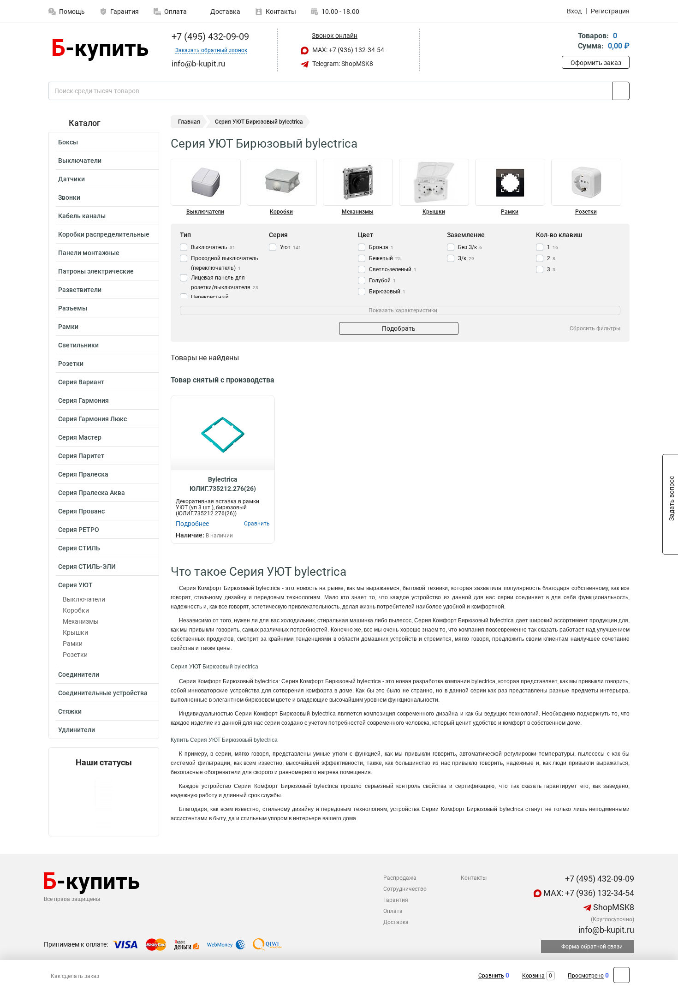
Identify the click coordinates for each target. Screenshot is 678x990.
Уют (290, 247)
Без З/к (470, 247)
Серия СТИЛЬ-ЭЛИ (87, 566)
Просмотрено (586, 975)
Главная (189, 122)
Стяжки (70, 711)
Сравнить (491, 975)
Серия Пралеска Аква (91, 492)
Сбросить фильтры (595, 328)
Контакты (281, 11)
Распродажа (399, 878)
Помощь (72, 11)
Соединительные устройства (103, 693)
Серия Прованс (81, 511)
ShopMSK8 (612, 907)
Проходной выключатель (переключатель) (224, 263)
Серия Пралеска (83, 474)
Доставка (224, 11)
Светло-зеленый (392, 269)
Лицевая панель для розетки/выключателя (224, 282)
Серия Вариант (81, 382)
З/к (466, 258)
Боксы (68, 142)
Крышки (75, 632)
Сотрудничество (405, 889)
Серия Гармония (83, 400)
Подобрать (399, 328)
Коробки (76, 610)
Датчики (71, 179)
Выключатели (79, 160)
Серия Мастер (79, 437)
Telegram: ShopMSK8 (342, 63)
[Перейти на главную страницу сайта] (100, 50)
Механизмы (81, 621)
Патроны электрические (96, 271)
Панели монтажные (88, 252)
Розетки (70, 363)
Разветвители (79, 289)
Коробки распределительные (103, 234)
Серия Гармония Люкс (92, 419)
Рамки (68, 326)
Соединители (78, 674)
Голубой (382, 280)
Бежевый (385, 258)
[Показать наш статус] (104, 801)
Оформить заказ (596, 62)
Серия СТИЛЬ (79, 548)
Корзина (533, 975)
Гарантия (124, 11)
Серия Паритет (81, 455)
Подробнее (192, 523)
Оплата (175, 11)
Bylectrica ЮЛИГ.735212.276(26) (223, 484)
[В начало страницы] (621, 975)
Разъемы (72, 308)
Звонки (69, 197)
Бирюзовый (387, 291)
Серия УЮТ (75, 585)
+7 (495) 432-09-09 (209, 36)
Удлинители (76, 730)
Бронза (381, 247)
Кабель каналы (82, 216)
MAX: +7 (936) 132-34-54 (347, 50)
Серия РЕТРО (78, 529)
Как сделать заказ (75, 976)
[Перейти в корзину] (568, 41)
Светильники (78, 345)
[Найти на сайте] (621, 91)
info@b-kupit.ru (605, 930)
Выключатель (213, 247)
